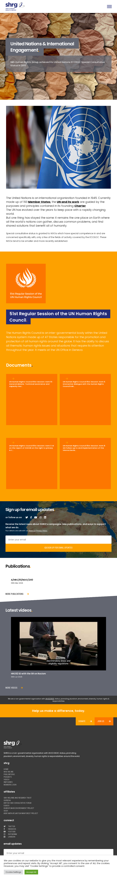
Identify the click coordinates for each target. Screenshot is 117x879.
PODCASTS (8, 777)
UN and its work (68, 202)
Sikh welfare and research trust (18, 798)
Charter (80, 206)
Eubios (6, 806)
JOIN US (100, 721)
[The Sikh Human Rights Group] (32, 6)
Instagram (12, 834)
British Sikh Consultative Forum (17, 803)
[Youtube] (35, 517)
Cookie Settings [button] (13, 872)
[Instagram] (40, 517)
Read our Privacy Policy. (38, 531)
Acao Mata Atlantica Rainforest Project (21, 813)
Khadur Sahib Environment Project (19, 808)
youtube (12, 832)
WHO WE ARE (8, 772)
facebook (12, 829)
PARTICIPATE (8, 782)
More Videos (11, 688)
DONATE (81, 721)
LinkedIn (11, 837)
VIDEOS (6, 780)
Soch (6, 811)
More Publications (14, 594)
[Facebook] (31, 517)
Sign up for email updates (60, 547)
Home (6, 769)
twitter (11, 827)
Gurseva (7, 800)
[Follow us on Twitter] (26, 517)
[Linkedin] (45, 517)
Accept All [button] (31, 872)
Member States (39, 202)
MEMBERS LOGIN (10, 785)
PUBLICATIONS (9, 774)
